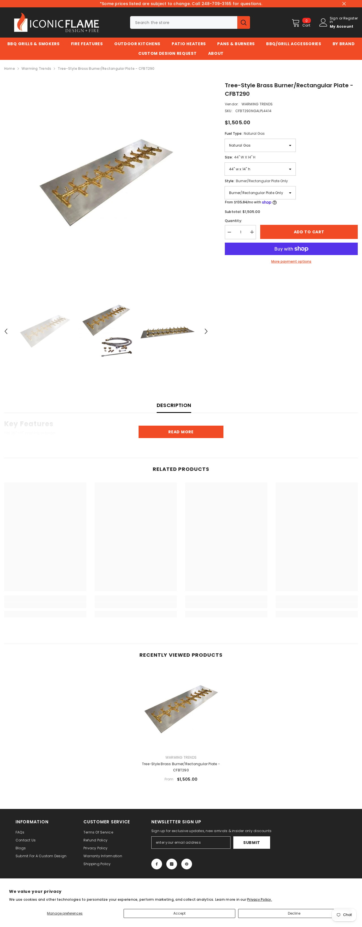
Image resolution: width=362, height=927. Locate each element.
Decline (294, 913)
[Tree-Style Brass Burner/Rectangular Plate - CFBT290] (181, 709)
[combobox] (183, 22)
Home (9, 68)
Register (350, 19)
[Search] (190, 22)
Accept (179, 913)
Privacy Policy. (259, 899)
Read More (180, 432)
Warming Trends (36, 68)
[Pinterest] (186, 864)
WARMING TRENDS (257, 104)
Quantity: (233, 220)
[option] (106, 182)
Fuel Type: (245, 133)
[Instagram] (171, 864)
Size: (240, 157)
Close (344, 3)
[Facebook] (156, 864)
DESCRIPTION (174, 405)
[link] (45, 605)
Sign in (334, 20)
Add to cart (309, 232)
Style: (256, 181)
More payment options (291, 261)
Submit (251, 842)
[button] (6, 331)
